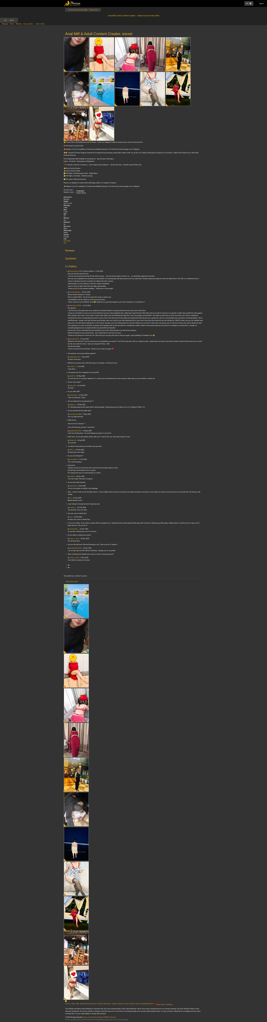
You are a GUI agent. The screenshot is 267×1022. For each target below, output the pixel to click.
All (5, 20)
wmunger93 (74, 459)
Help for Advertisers (104, 1003)
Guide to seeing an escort (120, 1003)
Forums (67, 1003)
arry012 (72, 376)
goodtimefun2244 (75, 431)
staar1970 (73, 486)
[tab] (133, 250)
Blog (77, 1003)
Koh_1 (72, 450)
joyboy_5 (73, 404)
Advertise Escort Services (88, 1003)
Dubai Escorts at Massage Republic (72, 3)
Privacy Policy (97, 1017)
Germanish (73, 395)
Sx (70, 498)
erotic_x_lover (74, 538)
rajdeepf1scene (75, 357)
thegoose (73, 440)
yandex (72, 476)
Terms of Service (118, 1019)
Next (12, 20)
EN (247, 3)
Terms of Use (87, 1017)
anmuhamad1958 (75, 414)
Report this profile (72, 581)
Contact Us (112, 1017)
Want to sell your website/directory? (141, 1003)
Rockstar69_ (74, 529)
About (73, 1003)
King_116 (73, 385)
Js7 (71, 517)
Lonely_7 (73, 366)
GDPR (105, 1017)
